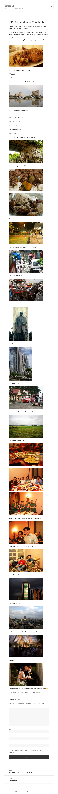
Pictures (38, 692)
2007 (34, 692)
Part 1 (20, 26)
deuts (22, 692)
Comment (12, 707)
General (28, 692)
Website (11, 743)
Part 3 (27, 28)
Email (11, 736)
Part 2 (21, 28)
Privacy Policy (12, 791)
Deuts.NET (10, 5)
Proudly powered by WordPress (25, 791)
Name (11, 729)
